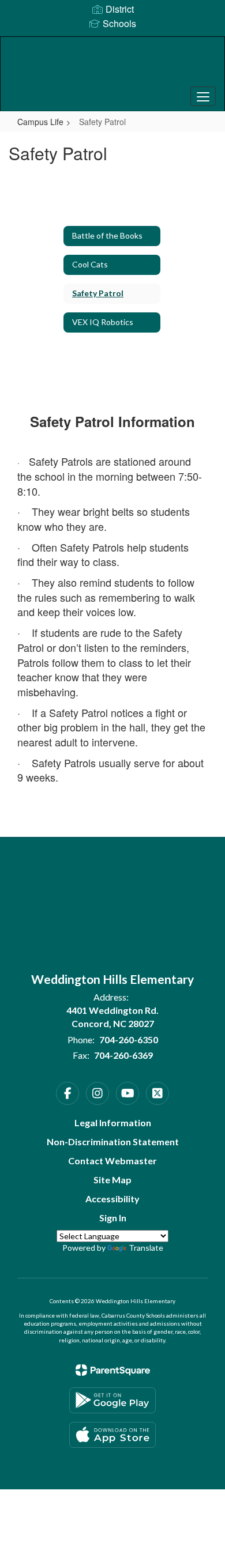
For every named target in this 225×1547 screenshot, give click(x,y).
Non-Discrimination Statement (113, 1141)
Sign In (112, 1217)
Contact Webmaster (112, 1160)
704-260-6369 (123, 1055)
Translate (146, 1247)
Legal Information (112, 1122)
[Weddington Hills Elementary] (112, 65)
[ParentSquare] (113, 1370)
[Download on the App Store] (112, 1435)
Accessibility (112, 1198)
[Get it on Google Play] (112, 1400)
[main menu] (203, 96)
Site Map (112, 1179)
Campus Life (40, 121)
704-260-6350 (128, 1039)
